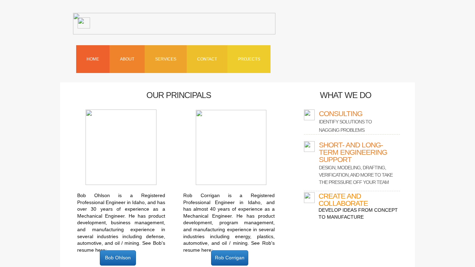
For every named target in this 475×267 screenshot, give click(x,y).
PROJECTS (249, 59)
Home (93, 59)
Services (165, 59)
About (127, 59)
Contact (207, 59)
